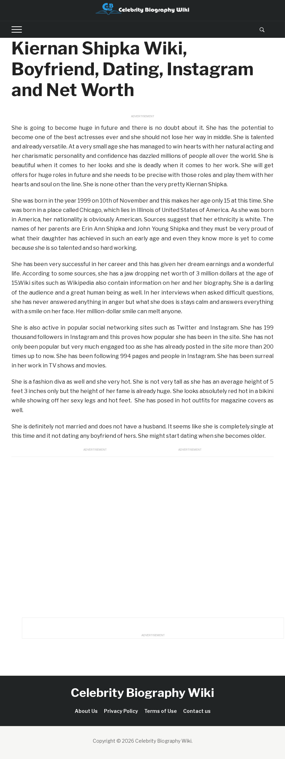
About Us (86, 711)
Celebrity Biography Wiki (142, 692)
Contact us (197, 711)
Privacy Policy (121, 711)
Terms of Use (160, 711)
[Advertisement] (142, 535)
